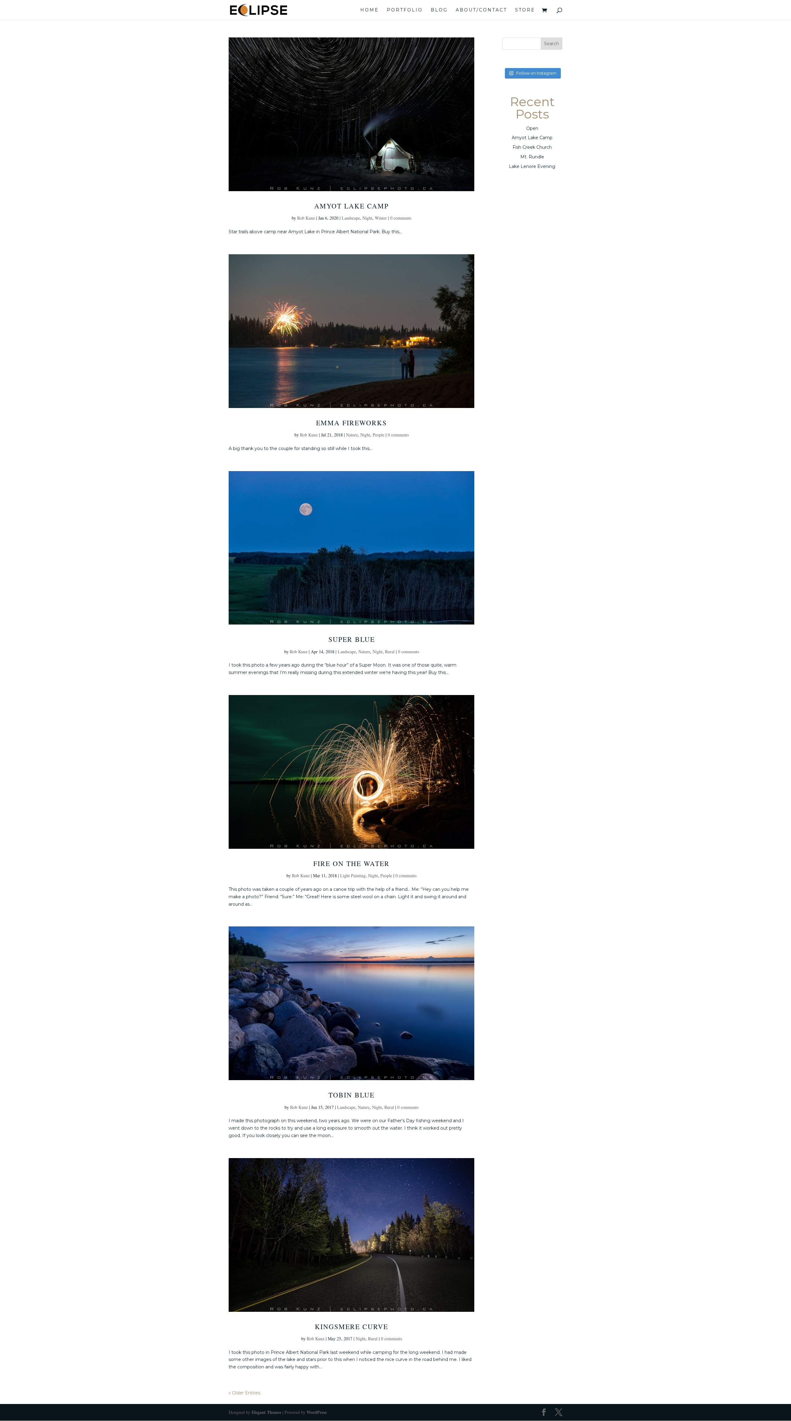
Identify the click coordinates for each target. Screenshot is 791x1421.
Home (369, 10)
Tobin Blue (351, 1094)
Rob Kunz (306, 218)
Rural (390, 652)
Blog (439, 10)
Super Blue (351, 639)
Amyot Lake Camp (351, 205)
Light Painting (353, 875)
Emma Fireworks (351, 422)
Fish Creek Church (532, 147)
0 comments (400, 218)
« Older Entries (244, 1393)
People (378, 435)
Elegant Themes (266, 1412)
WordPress (317, 1412)
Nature (352, 435)
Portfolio (405, 10)
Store (525, 10)
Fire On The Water (351, 863)
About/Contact (481, 10)
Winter (381, 218)
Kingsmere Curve (351, 1326)
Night (367, 218)
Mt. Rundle (532, 157)
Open (532, 128)
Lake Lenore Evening (532, 166)
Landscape (351, 218)
